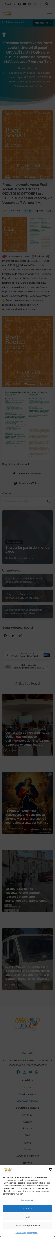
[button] (50, 1169)
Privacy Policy (32, 1232)
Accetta (27, 1208)
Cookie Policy (21, 1232)
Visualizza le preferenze (27, 1225)
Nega (27, 1217)
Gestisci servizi (27, 1200)
